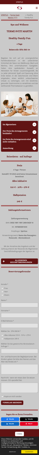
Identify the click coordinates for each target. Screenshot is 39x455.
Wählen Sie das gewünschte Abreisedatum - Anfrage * (18, 345)
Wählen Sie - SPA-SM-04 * (11, 331)
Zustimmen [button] (29, 452)
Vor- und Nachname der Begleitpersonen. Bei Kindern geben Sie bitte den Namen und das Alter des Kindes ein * (19, 359)
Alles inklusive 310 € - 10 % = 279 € (17, 335)
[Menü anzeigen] (36, 8)
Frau (6, 288)
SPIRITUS (4, 15)
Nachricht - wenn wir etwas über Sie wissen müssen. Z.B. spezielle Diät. (18, 379)
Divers (6, 295)
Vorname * (5, 310)
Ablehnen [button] (12, 452)
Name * (4, 300)
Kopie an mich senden (13, 396)
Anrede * (4, 284)
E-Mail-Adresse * (7, 321)
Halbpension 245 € (11, 338)
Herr (6, 291)
